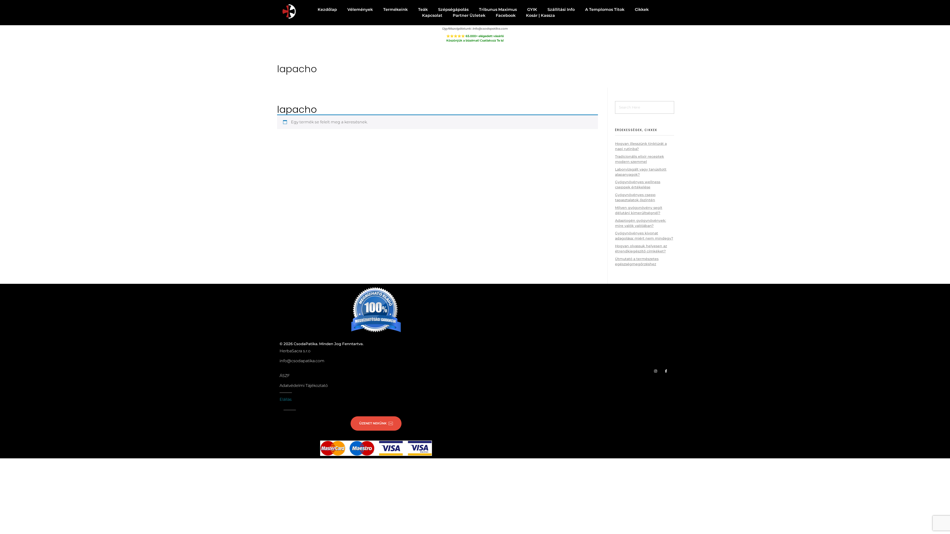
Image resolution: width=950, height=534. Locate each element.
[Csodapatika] (288, 11)
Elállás (286, 399)
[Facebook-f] (666, 371)
